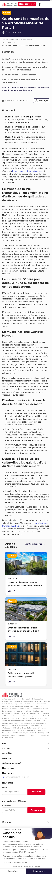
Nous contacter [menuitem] (27, 4)
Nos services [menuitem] (8, 768)
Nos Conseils (7, 42)
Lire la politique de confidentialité (15, 863)
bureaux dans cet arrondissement (27, 171)
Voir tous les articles (35, 544)
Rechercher (36, 810)
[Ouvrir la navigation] (46, 4)
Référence (6, 805)
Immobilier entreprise (11, 39)
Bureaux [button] (6, 822)
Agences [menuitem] (6, 758)
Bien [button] (4, 743)
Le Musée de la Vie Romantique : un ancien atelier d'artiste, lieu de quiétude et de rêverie (25, 60)
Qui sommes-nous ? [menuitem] (11, 763)
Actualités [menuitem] (7, 753)
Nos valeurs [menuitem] (7, 773)
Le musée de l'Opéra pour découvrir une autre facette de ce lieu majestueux (24, 68)
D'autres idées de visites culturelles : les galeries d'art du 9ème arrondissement (25, 89)
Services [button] (6, 748)
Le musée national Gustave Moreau (19, 75)
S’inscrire (36, 792)
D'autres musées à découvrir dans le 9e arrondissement (21, 81)
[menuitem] (40, 4)
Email (4, 787)
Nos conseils (28, 39)
